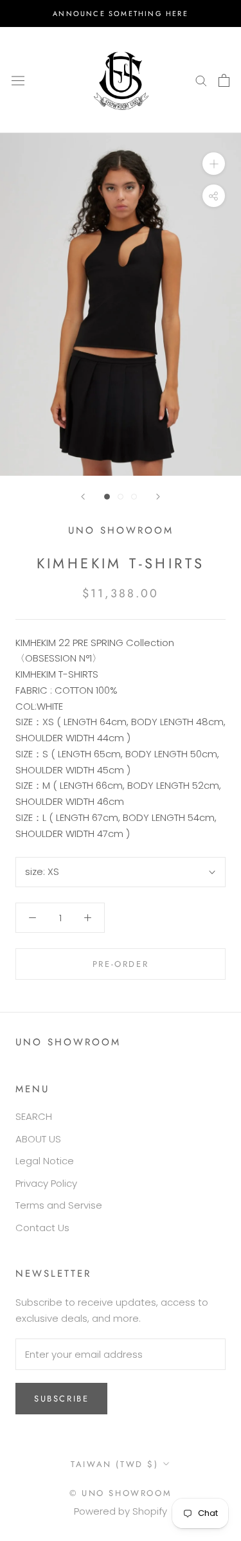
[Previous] (83, 497)
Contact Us (42, 1227)
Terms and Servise (58, 1205)
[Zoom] (213, 163)
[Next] (158, 497)
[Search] (201, 80)
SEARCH (33, 1116)
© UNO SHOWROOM (120, 1493)
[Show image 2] (120, 497)
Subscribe (61, 1398)
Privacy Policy (46, 1183)
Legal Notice (44, 1160)
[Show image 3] (134, 497)
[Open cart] (224, 80)
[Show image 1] (107, 497)
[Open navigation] (18, 80)
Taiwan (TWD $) (114, 1464)
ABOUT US (38, 1139)
